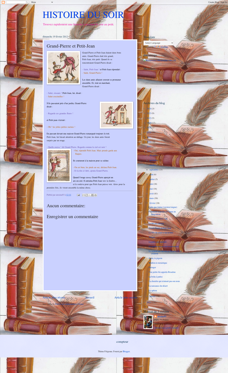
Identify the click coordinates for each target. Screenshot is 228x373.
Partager (152, 267)
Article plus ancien (125, 297)
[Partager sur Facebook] (92, 195)
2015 (149, 137)
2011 (149, 302)
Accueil (89, 297)
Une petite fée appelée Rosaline (162, 271)
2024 (149, 108)
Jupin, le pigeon (155, 258)
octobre (153, 164)
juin (151, 183)
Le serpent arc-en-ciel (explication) (164, 246)
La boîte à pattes (156, 276)
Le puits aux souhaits (158, 241)
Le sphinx (153, 290)
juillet (152, 179)
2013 (149, 146)
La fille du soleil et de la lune (161, 232)
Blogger (126, 351)
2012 (149, 151)
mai (151, 188)
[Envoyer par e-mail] (83, 195)
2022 (149, 118)
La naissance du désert (158, 285)
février (153, 202)
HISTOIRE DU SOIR (83, 14)
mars (152, 198)
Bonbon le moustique (158, 262)
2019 (149, 122)
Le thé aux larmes (156, 223)
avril (152, 193)
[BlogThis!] (86, 195)
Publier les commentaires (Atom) (69, 303)
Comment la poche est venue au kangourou (162, 213)
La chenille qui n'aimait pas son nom (164, 281)
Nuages (152, 237)
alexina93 (161, 316)
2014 (149, 141)
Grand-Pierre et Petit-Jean (160, 228)
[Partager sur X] (89, 195)
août (152, 174)
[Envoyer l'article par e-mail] (78, 194)
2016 (149, 132)
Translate (164, 46)
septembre (154, 169)
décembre (154, 155)
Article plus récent (54, 297)
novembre (154, 160)
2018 (149, 127)
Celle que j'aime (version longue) (163, 207)
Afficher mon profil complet (166, 327)
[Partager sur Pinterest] (95, 195)
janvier (153, 296)
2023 (149, 113)
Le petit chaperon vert (158, 218)
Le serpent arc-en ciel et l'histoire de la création (165, 252)
